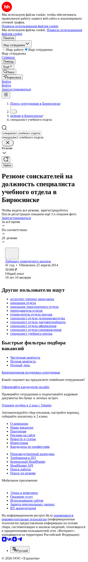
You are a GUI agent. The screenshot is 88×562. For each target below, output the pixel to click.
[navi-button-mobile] (6, 94)
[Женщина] (12, 253)
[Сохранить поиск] (6, 159)
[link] (9, 71)
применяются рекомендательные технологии (37, 517)
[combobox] (21, 133)
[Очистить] (8, 142)
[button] (6, 81)
